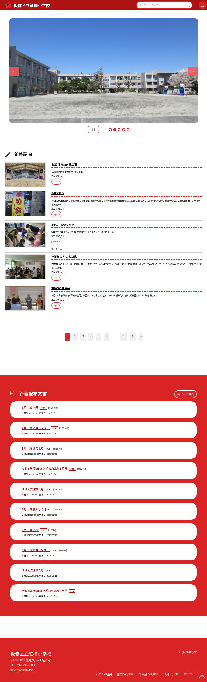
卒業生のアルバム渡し (64, 256)
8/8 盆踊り (57, 193)
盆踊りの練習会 (60, 288)
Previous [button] (14, 72)
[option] (103, 70)
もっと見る (187, 394)
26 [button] (133, 336)
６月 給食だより (33, 509)
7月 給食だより (33, 448)
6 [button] (106, 336)
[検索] (187, 6)
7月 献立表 (30, 407)
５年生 (59, 248)
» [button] (141, 336)
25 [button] (123, 336)
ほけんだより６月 (33, 489)
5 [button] (128, 129)
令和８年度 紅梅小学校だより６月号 (45, 468)
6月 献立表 (30, 529)
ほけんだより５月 (33, 570)
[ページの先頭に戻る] (202, 677)
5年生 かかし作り (62, 225)
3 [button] (119, 129)
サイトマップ (189, 652)
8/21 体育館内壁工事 (64, 164)
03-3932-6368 (26, 665)
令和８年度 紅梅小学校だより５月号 (45, 590)
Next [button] (193, 72)
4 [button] (123, 129)
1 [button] (110, 129)
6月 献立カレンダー (36, 550)
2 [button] (114, 129)
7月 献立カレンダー (36, 428)
